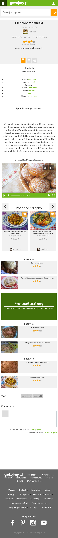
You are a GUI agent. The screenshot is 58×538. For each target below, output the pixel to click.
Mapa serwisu (36, 477)
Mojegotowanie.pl (19, 503)
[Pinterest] (24, 522)
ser (30, 396)
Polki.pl (22, 490)
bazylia (32, 82)
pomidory (33, 87)
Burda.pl (33, 507)
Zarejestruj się (50, 432)
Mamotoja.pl (35, 490)
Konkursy (8, 477)
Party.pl (11, 494)
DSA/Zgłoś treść (34, 481)
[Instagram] (34, 522)
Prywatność (46, 474)
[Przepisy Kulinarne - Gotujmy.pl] (19, 3)
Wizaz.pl (11, 490)
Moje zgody (31, 474)
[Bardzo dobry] (31, 41)
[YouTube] (44, 522)
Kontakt (49, 477)
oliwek (32, 90)
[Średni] (26, 41)
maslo (29, 93)
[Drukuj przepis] (34, 60)
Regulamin (21, 477)
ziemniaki (32, 79)
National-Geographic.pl (16, 498)
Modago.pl (24, 494)
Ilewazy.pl (37, 494)
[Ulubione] (24, 214)
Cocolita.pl (46, 507)
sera (35, 96)
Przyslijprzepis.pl (39, 503)
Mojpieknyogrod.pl (17, 507)
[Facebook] (13, 522)
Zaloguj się (36, 429)
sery (24, 396)
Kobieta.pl (48, 498)
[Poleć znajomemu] (29, 60)
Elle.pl (48, 494)
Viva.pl (48, 490)
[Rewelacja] (34, 41)
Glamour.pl (35, 498)
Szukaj (54, 12)
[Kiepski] (24, 41)
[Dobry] (29, 41)
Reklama (19, 481)
